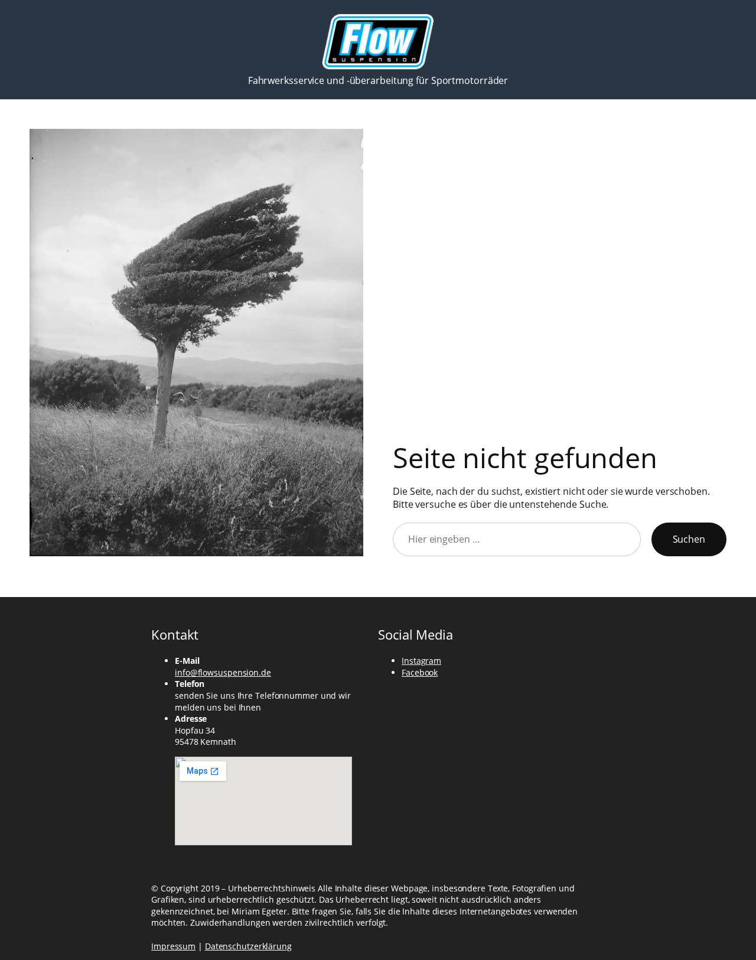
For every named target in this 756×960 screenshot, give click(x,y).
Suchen (689, 539)
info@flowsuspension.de (223, 672)
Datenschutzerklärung (248, 946)
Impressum (173, 946)
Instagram (421, 660)
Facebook (420, 672)
